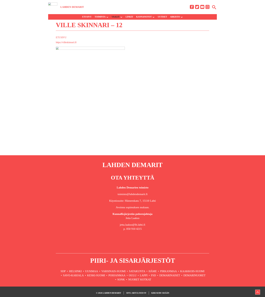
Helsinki (75, 271)
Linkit (129, 17)
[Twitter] (197, 7)
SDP (63, 271)
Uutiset (162, 17)
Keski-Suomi (96, 275)
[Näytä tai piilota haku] (214, 7)
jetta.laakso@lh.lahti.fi (132, 224)
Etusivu (87, 17)
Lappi (144, 275)
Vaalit (115, 17)
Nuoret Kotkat (139, 279)
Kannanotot (144, 17)
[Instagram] (207, 7)
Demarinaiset (169, 275)
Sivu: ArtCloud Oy (136, 293)
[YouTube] (202, 7)
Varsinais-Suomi (113, 271)
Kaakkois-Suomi (192, 271)
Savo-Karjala (73, 275)
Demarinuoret (194, 275)
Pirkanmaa (168, 271)
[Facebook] (192, 7)
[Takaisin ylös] (257, 292)
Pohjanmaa (116, 275)
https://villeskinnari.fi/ (66, 42)
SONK (121, 279)
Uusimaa (91, 271)
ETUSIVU (61, 37)
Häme (153, 271)
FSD (153, 275)
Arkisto (175, 17)
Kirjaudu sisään (160, 293)
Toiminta (100, 17)
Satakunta (137, 271)
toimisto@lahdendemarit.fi (133, 194)
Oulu (132, 275)
